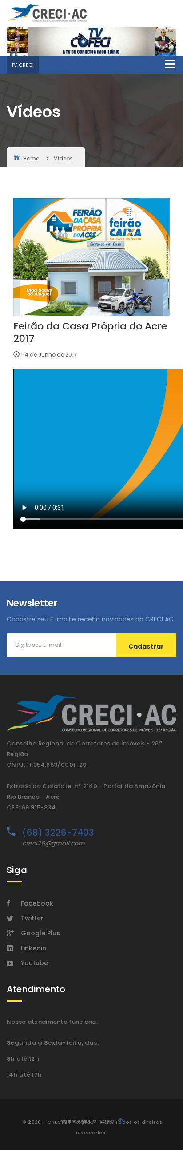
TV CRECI (22, 64)
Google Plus (40, 933)
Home (31, 158)
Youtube (34, 962)
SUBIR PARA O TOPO (88, 1121)
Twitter (32, 918)
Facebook (37, 903)
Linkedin (33, 948)
